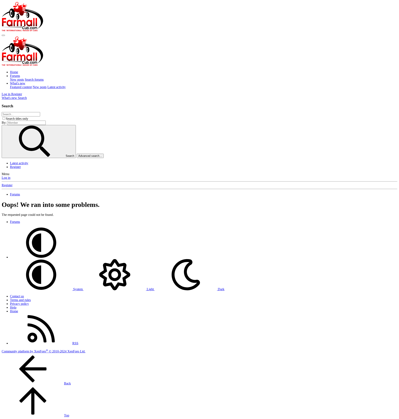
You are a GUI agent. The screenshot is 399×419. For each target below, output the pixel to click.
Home (14, 72)
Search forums (34, 79)
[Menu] (3, 35)
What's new (17, 83)
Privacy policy (19, 303)
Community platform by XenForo (43, 351)
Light (150, 289)
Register (15, 167)
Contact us (17, 296)
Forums (15, 76)
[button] (41, 257)
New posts (17, 79)
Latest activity (56, 87)
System (78, 289)
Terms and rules (20, 300)
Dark (220, 289)
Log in (6, 177)
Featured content (21, 87)
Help (13, 307)
